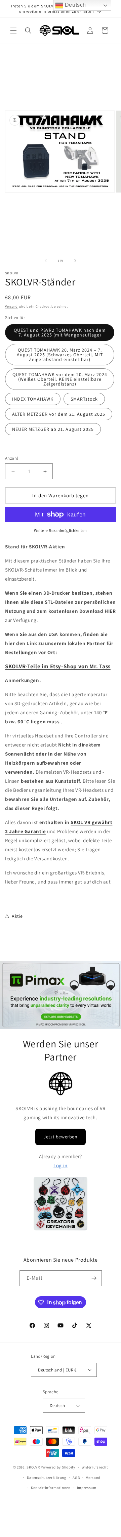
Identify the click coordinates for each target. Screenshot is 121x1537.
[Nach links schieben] (45, 260)
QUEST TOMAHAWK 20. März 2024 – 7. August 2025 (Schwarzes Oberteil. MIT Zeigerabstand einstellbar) (60, 354)
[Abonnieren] (94, 1278)
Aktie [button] (17, 916)
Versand (11, 306)
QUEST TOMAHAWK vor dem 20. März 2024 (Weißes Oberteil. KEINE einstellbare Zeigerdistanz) (59, 379)
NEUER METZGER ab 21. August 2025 (53, 429)
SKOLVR (33, 1467)
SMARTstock (84, 399)
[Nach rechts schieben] (75, 260)
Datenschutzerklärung (47, 1477)
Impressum (86, 1487)
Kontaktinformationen (51, 1487)
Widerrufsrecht (95, 1467)
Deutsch (74, 5)
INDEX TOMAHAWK (32, 399)
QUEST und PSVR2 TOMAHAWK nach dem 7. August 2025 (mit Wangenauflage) (60, 332)
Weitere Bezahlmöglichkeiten (60, 530)
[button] (13, 30)
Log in (60, 1165)
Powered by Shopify (58, 1467)
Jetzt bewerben (60, 1137)
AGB (76, 1477)
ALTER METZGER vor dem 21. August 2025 (58, 414)
